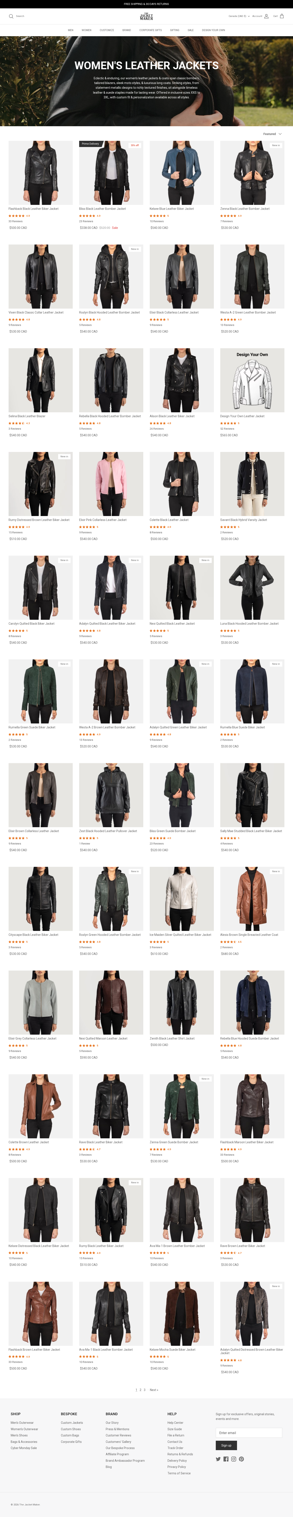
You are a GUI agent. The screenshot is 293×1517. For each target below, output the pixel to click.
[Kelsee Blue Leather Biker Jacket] (182, 173)
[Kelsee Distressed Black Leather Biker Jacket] (41, 1210)
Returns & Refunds (180, 1454)
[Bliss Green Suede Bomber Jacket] (182, 795)
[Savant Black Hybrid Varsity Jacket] (252, 484)
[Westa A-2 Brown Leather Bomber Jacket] (111, 691)
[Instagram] (233, 1459)
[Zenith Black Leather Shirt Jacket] (182, 1003)
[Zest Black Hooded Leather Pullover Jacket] (111, 795)
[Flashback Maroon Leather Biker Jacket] (252, 1106)
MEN (70, 30)
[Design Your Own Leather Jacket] (252, 380)
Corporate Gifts (71, 1441)
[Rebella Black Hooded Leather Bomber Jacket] (111, 380)
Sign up (226, 1445)
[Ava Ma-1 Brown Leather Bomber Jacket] (182, 1210)
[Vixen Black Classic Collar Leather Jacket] (41, 277)
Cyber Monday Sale (24, 1448)
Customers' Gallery (118, 1441)
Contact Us (175, 1441)
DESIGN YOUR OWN (213, 30)
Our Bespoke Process (120, 1448)
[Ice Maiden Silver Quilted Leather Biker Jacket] (182, 899)
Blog (109, 1467)
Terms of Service (179, 1473)
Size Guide (175, 1429)
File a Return (176, 1435)
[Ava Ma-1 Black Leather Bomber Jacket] (111, 1314)
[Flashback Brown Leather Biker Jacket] (41, 1314)
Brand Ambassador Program (125, 1460)
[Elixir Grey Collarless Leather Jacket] (41, 1003)
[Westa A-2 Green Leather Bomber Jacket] (252, 277)
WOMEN (86, 30)
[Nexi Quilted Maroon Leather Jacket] (111, 1003)
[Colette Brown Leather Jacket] (41, 1106)
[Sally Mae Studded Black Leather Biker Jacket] (252, 795)
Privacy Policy (177, 1467)
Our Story (112, 1422)
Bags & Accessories (24, 1441)
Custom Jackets (72, 1422)
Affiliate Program (117, 1454)
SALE (191, 30)
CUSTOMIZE (107, 30)
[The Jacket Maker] (146, 16)
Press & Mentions (117, 1429)
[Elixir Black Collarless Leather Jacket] (182, 277)
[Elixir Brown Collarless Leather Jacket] (41, 795)
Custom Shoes (71, 1429)
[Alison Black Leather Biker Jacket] (182, 380)
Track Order (175, 1448)
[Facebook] (226, 1459)
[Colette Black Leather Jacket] (182, 484)
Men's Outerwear (22, 1422)
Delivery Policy (177, 1460)
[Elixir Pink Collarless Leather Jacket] (111, 484)
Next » (154, 1390)
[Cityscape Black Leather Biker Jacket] (41, 899)
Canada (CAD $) (237, 16)
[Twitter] (218, 1459)
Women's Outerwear (24, 1429)
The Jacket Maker (29, 1504)
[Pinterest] (241, 1459)
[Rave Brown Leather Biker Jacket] (252, 1210)
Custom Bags (70, 1435)
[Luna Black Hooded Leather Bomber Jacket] (252, 588)
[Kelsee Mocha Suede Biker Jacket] (182, 1314)
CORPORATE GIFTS (150, 30)
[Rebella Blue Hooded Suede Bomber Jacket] (252, 1003)
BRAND (126, 30)
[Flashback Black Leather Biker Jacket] (41, 173)
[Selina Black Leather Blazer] (41, 380)
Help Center (175, 1422)
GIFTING (174, 30)
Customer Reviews (118, 1435)
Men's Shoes (19, 1435)
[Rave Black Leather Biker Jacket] (111, 1106)
